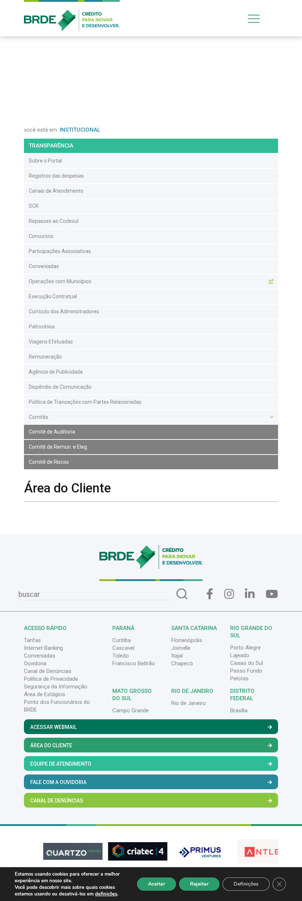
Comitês (38, 417)
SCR (34, 206)
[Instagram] (229, 594)
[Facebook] (209, 594)
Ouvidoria (35, 663)
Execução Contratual (53, 296)
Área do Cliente (51, 745)
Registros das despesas (56, 176)
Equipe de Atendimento (60, 764)
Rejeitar (199, 883)
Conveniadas (44, 266)
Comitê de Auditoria (52, 432)
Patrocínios (42, 327)
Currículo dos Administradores (64, 311)
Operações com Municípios (60, 281)
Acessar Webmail (53, 727)
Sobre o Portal (45, 161)
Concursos (41, 236)
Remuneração (45, 357)
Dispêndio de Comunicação (60, 387)
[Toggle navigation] (261, 18)
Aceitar (156, 883)
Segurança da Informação (55, 686)
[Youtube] (272, 594)
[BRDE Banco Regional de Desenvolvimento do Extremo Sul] (72, 15)
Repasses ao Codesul (53, 221)
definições (106, 894)
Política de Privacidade (51, 679)
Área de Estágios (44, 694)
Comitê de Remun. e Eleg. (58, 447)
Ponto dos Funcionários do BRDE (57, 706)
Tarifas (32, 640)
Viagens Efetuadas (51, 342)
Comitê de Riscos (49, 462)
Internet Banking (43, 648)
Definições (246, 883)
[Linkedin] (249, 594)
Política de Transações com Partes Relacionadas (85, 402)
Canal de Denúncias (47, 671)
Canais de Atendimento (56, 191)
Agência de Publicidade (56, 372)
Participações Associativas (60, 251)
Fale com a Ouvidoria (58, 782)
